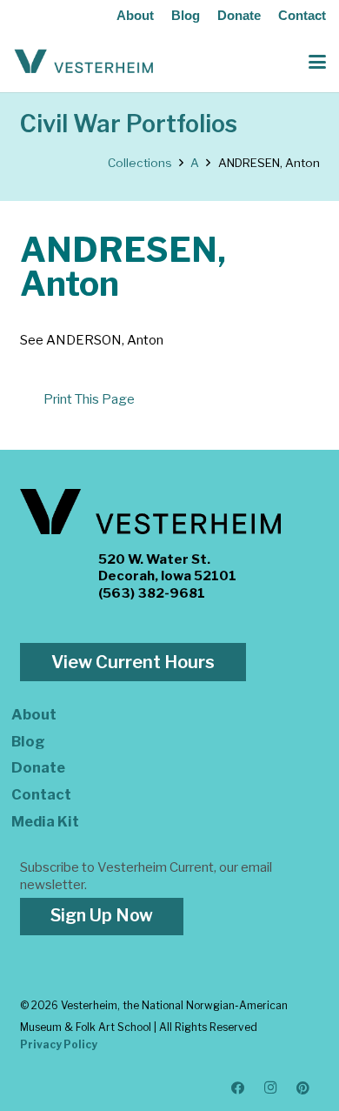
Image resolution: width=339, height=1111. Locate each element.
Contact (302, 15)
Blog (185, 15)
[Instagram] (271, 1088)
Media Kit (45, 821)
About (135, 15)
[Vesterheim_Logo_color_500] (84, 62)
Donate (239, 15)
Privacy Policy (58, 1044)
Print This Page (89, 399)
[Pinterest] (303, 1088)
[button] (317, 61)
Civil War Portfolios (128, 124)
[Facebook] (238, 1088)
